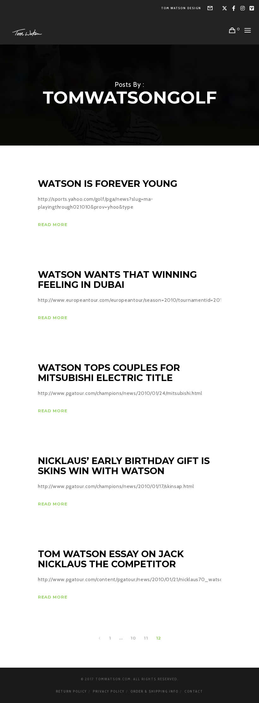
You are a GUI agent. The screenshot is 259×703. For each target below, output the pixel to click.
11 (146, 637)
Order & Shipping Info (154, 691)
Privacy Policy (108, 691)
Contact (193, 691)
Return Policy (71, 691)
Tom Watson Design (181, 8)
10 (133, 637)
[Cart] (232, 30)
